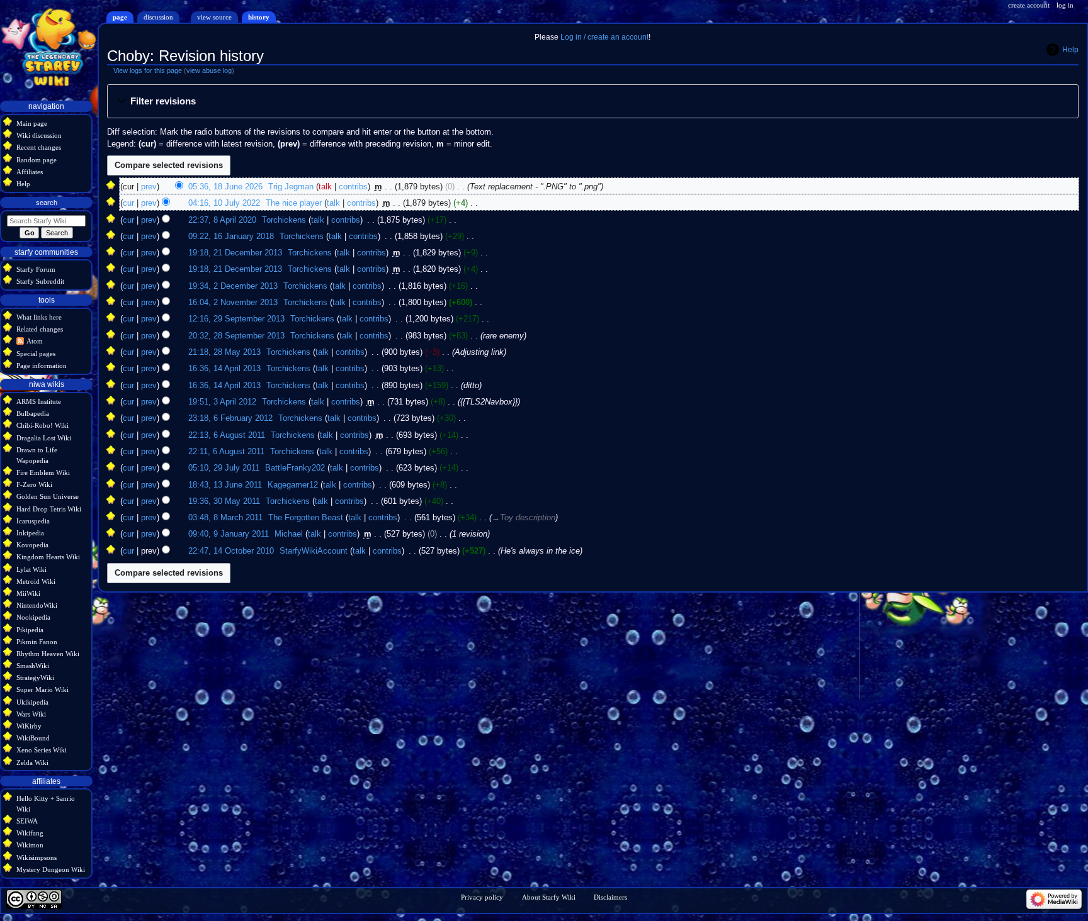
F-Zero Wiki (34, 484)
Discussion (158, 17)
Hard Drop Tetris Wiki (48, 509)
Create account (1029, 5)
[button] (592, 102)
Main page (31, 123)
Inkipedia (30, 533)
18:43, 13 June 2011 (225, 485)
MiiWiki (28, 593)
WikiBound (33, 738)
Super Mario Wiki (42, 689)
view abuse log (209, 70)
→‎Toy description (523, 517)
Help (1070, 49)
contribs (353, 186)
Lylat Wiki (31, 569)
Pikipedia (29, 630)
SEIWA (27, 821)
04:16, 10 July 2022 (224, 203)
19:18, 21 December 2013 (235, 252)
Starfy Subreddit (40, 281)
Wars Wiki (31, 714)
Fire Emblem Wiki (43, 472)
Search (46, 202)
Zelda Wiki (32, 762)
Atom (34, 341)
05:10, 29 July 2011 (223, 468)
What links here (39, 317)
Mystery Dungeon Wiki (50, 869)
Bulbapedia (32, 413)
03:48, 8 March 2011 (225, 517)
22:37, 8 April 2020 (222, 220)
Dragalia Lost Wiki (43, 438)
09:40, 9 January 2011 (228, 534)
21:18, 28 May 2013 (224, 352)
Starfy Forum (35, 269)
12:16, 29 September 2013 (236, 319)
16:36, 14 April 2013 (224, 368)
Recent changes (38, 147)
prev (149, 186)
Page (120, 17)
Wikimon (29, 845)
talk (325, 186)
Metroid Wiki (35, 581)
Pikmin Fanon (36, 641)
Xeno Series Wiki (41, 750)
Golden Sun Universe (47, 496)
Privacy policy (482, 897)
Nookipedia (33, 617)
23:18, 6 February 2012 (230, 418)
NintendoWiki (36, 605)
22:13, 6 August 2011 (226, 435)
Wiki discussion (39, 135)
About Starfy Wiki (548, 897)
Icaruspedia (33, 521)
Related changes (39, 329)
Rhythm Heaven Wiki (47, 653)
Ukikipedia (32, 702)
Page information (41, 365)
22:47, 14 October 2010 (231, 551)
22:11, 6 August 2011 (226, 451)
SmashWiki (32, 665)
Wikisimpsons (36, 857)
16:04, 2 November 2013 (233, 302)
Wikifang (29, 833)
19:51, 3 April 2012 (222, 402)
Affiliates (29, 172)
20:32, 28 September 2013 (236, 336)
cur (128, 203)
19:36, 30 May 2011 (224, 501)
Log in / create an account (604, 37)
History (258, 17)
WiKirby (29, 726)
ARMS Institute (38, 401)
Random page (36, 160)
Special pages (35, 353)
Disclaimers (610, 897)
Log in (1065, 5)
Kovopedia (32, 545)
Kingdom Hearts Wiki (48, 557)
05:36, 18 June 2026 (225, 186)
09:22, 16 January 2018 (231, 236)
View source (214, 17)
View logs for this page (147, 70)
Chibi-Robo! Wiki (42, 425)
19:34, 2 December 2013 (233, 286)
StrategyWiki (35, 677)
